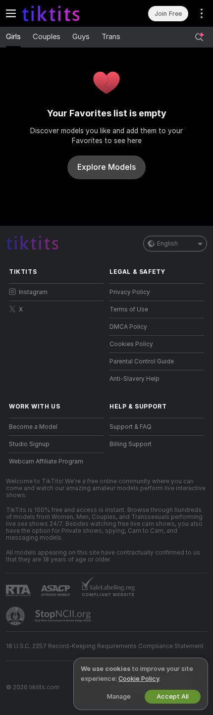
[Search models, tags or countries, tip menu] (199, 37)
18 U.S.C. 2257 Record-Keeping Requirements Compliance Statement (105, 646)
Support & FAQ (130, 426)
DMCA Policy (128, 326)
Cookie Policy (138, 678)
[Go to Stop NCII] (64, 616)
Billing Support (130, 444)
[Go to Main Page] (64, 13)
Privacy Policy (129, 292)
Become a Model (33, 426)
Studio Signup (29, 444)
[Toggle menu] (11, 13)
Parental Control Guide (141, 361)
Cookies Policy (131, 344)
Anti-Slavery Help (134, 378)
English (167, 243)
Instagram (33, 292)
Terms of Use (128, 309)
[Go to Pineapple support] (16, 616)
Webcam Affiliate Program (46, 461)
